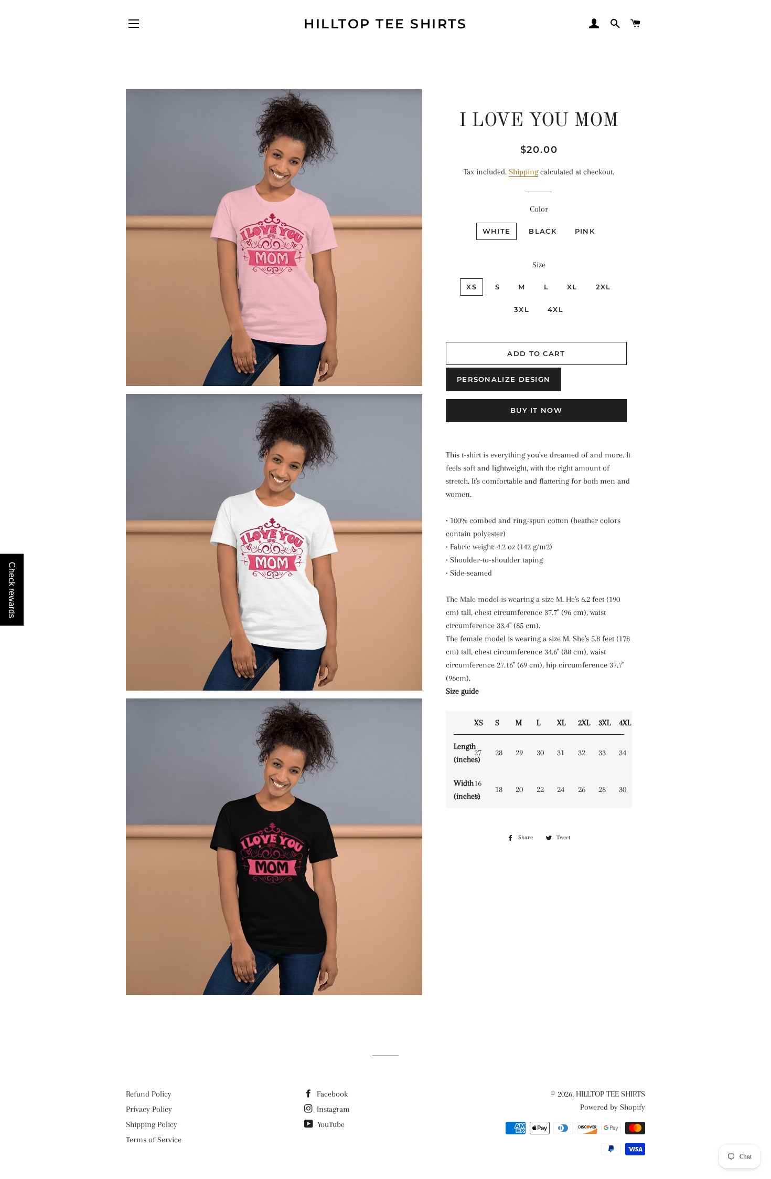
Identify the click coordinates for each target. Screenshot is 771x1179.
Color (539, 209)
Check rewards (11, 589)
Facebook (331, 1094)
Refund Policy (149, 1094)
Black (542, 231)
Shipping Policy (151, 1124)
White (497, 231)
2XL (603, 287)
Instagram (332, 1109)
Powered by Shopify (612, 1107)
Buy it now (536, 410)
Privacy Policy (149, 1109)
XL (572, 287)
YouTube (330, 1124)
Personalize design (503, 379)
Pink (585, 231)
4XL (555, 309)
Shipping (523, 171)
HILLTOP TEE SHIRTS (385, 24)
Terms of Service (153, 1139)
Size (538, 264)
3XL (521, 309)
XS (471, 287)
